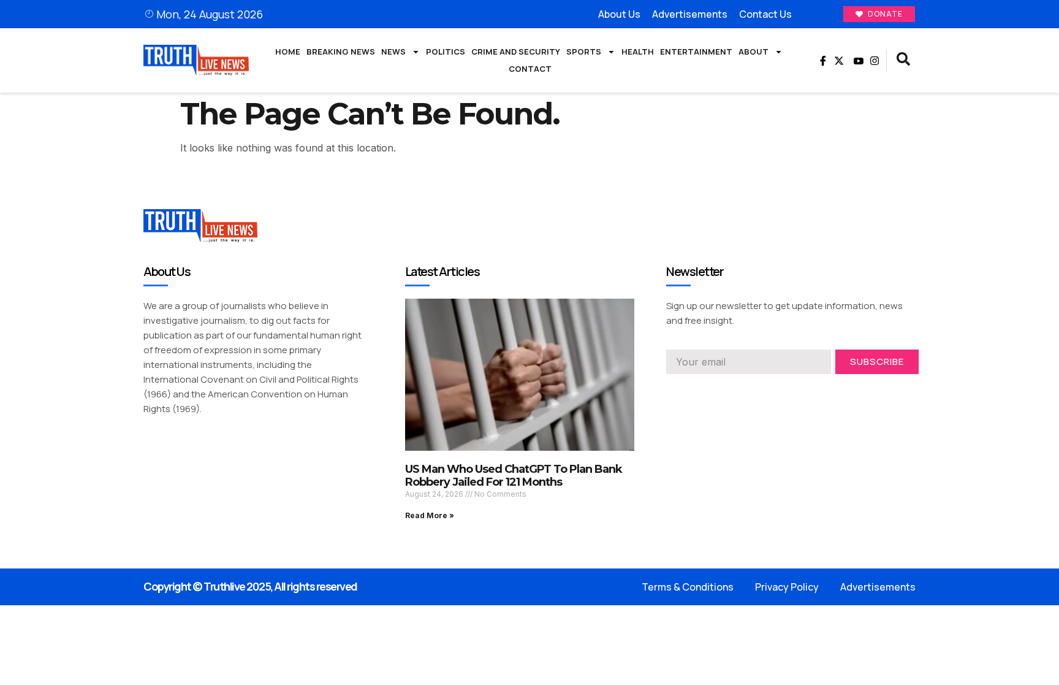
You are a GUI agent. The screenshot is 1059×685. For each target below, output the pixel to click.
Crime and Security (515, 51)
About (753, 51)
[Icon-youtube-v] (857, 61)
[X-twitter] (839, 61)
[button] (903, 60)
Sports (583, 51)
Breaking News (340, 51)
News (393, 51)
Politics (445, 51)
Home (287, 51)
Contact (530, 68)
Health (637, 51)
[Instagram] (874, 61)
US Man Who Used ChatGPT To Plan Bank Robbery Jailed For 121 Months (513, 475)
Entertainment (696, 51)
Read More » (429, 515)
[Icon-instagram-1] (715, 391)
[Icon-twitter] (693, 391)
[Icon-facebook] (821, 61)
